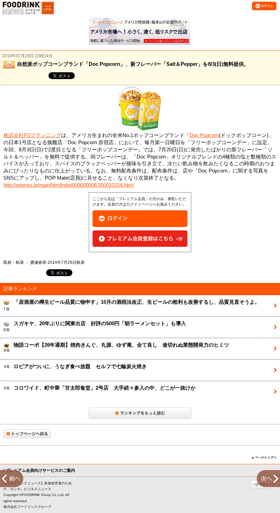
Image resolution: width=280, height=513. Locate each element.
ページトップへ (264, 457)
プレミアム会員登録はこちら (140, 238)
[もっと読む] (140, 413)
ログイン (140, 218)
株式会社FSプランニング (32, 135)
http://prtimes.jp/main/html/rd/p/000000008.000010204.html (68, 185)
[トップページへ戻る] (27, 433)
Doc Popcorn (204, 135)
